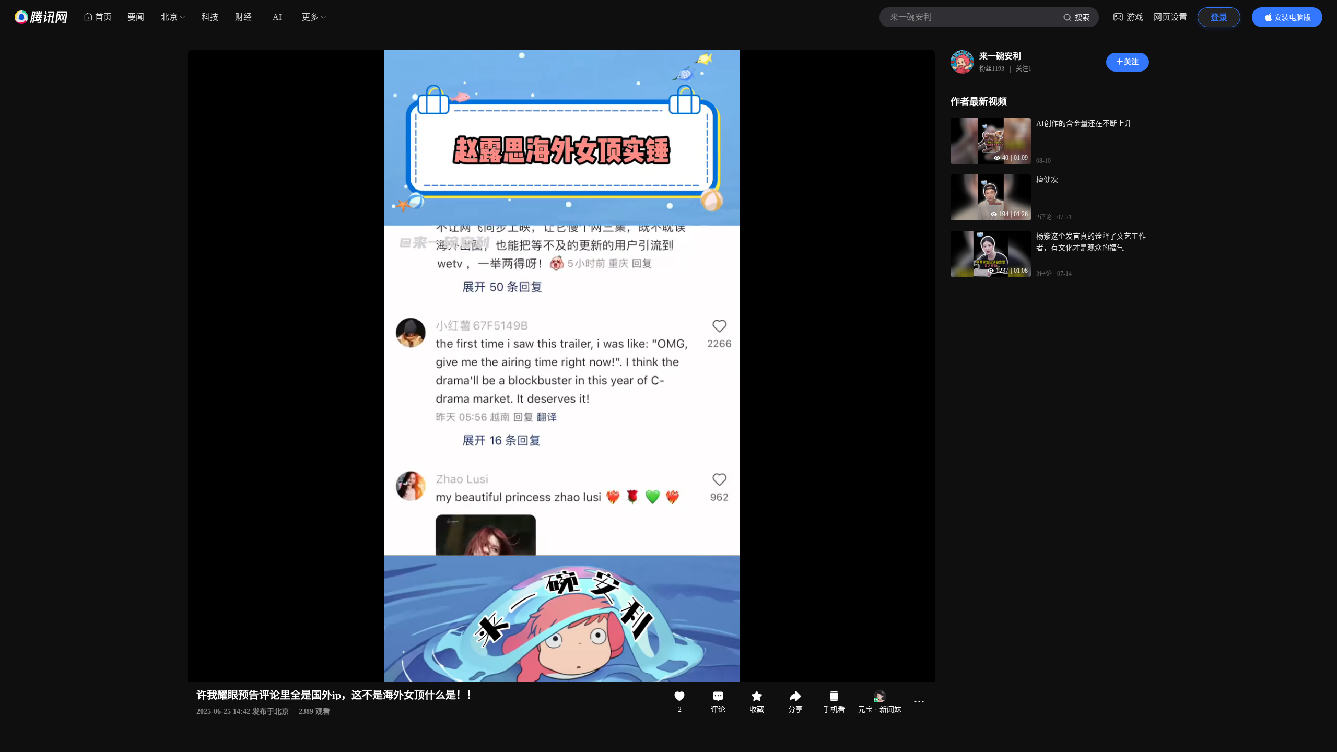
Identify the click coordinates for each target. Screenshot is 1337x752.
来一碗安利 (1000, 56)
